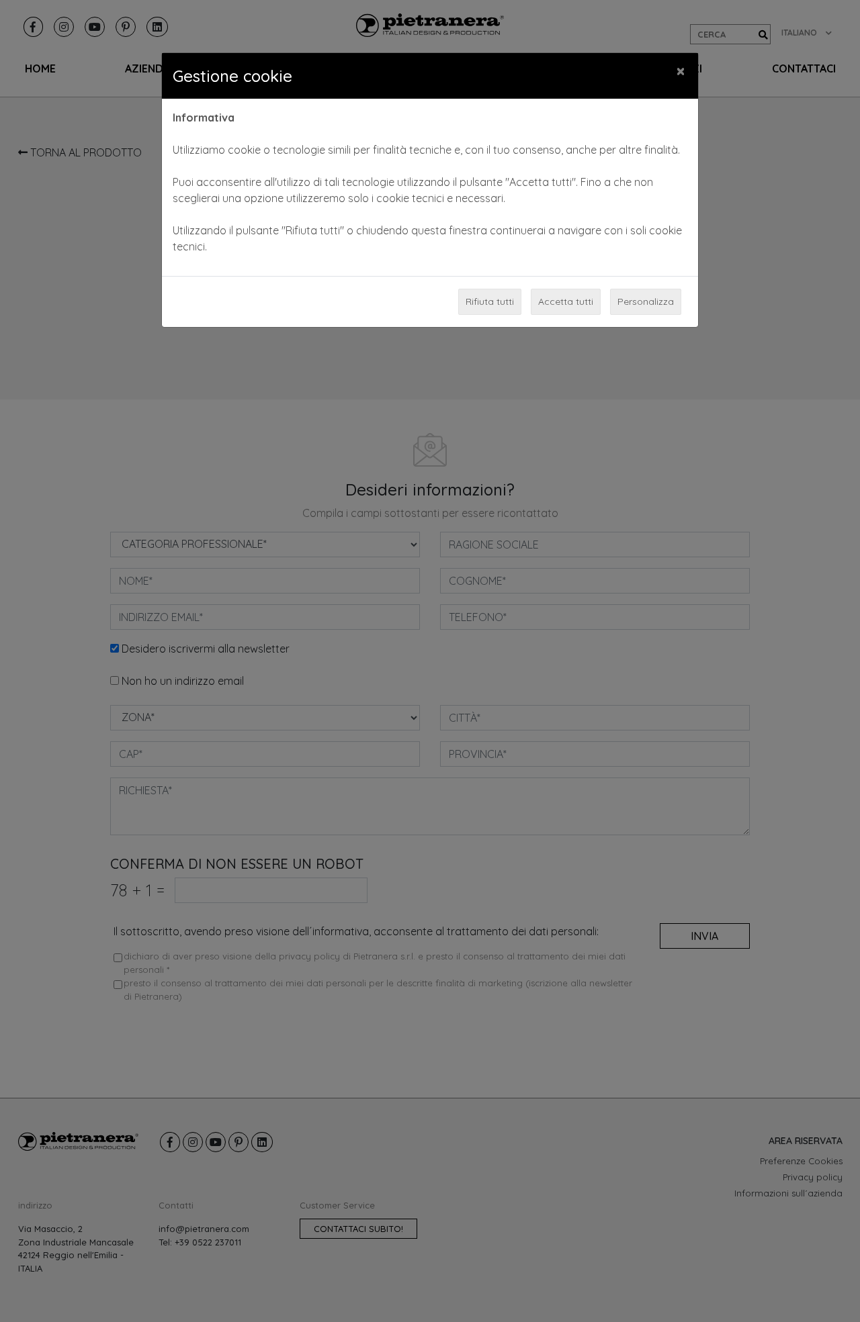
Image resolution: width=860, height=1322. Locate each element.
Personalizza (645, 301)
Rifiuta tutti (490, 301)
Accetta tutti (565, 301)
